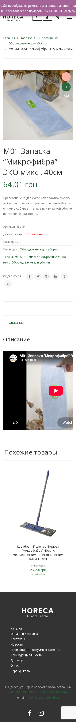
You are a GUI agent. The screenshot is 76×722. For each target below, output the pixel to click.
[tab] (38, 322)
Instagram (41, 713)
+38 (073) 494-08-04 (54, 692)
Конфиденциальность (26, 655)
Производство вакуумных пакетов (35, 650)
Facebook (29, 713)
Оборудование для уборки (27, 43)
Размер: (8, 242)
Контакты (18, 639)
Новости (17, 644)
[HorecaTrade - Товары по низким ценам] (13, 17)
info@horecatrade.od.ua (42, 697)
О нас (15, 665)
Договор (17, 660)
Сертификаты (20, 671)
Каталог (26, 38)
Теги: (6, 257)
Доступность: (13, 234)
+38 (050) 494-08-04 (22, 692)
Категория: (11, 249)
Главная (9, 38)
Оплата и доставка (24, 634)
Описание (16, 322)
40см (14, 257)
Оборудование (48, 38)
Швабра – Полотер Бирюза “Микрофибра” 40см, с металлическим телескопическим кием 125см (38, 552)
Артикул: (9, 227)
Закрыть (69, 11)
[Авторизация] (47, 17)
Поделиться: (12, 276)
